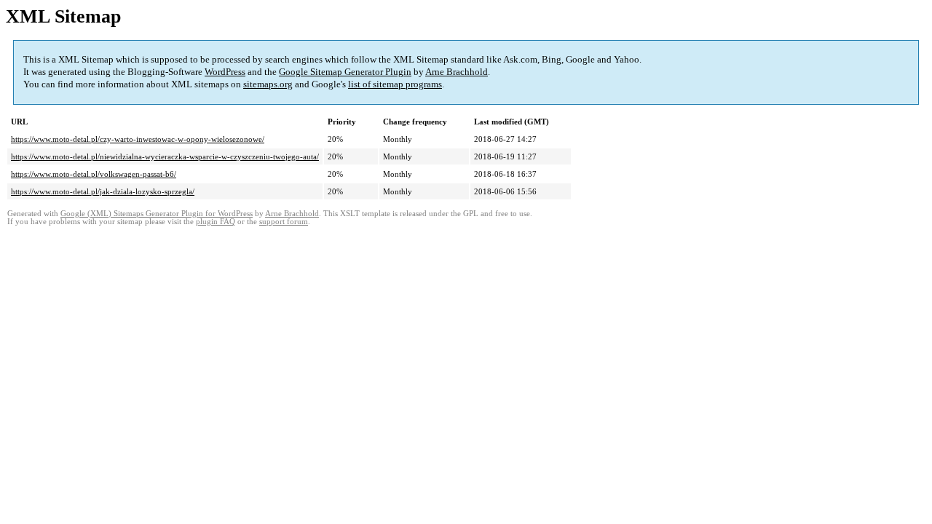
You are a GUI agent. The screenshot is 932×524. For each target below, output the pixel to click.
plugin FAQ (215, 222)
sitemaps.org (268, 84)
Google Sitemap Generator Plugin (345, 71)
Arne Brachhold (456, 71)
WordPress (225, 71)
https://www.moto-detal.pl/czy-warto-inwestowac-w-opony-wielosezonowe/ (137, 139)
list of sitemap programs (395, 84)
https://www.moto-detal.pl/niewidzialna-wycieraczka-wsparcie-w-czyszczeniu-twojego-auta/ (165, 156)
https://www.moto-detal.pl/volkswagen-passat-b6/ (93, 174)
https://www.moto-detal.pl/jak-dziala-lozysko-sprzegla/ (102, 191)
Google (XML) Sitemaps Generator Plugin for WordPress (156, 214)
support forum (283, 222)
